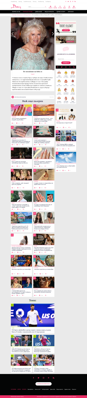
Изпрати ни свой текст (43, 383)
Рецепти (50, 7)
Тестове (60, 7)
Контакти (24, 389)
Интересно (20, 14)
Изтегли (66, 30)
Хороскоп (71, 11)
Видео (64, 7)
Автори (19, 389)
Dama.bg (20, 1)
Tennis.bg (34, 1)
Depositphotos (30, 389)
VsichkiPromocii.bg (27, 1)
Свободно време (27, 11)
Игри (69, 7)
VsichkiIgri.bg (48, 1)
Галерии (55, 7)
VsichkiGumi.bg (41, 1)
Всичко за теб (16, 11)
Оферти (74, 7)
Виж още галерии (32, 101)
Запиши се (66, 63)
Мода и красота (49, 11)
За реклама (13, 389)
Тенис (32, 300)
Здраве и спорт (60, 11)
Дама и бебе (38, 11)
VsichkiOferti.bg (14, 1)
